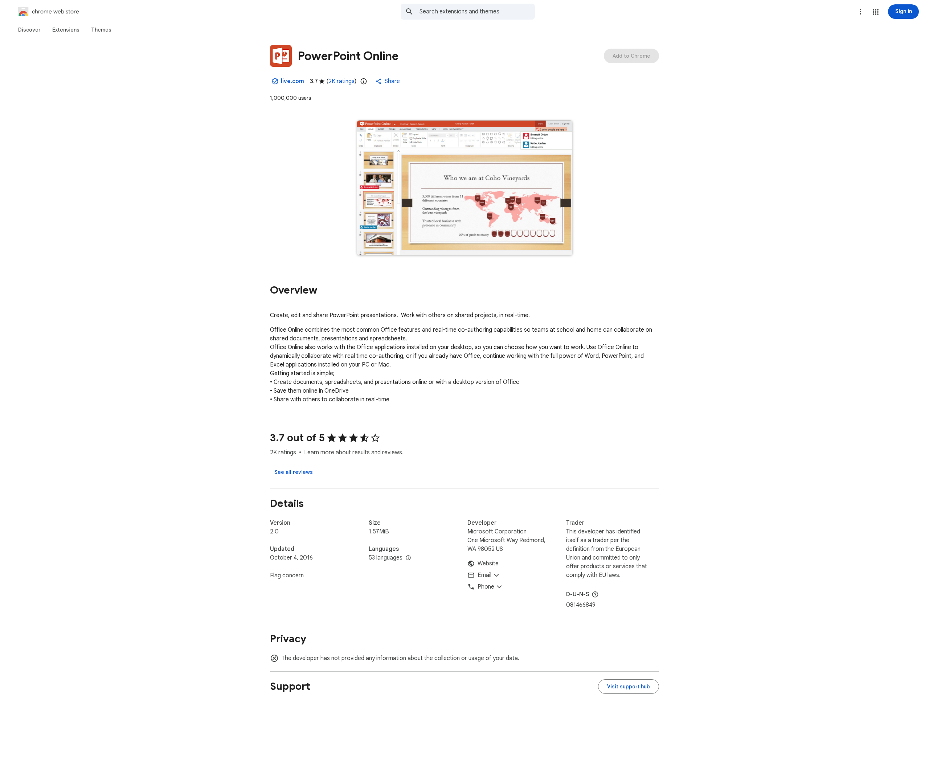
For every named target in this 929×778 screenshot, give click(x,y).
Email (484, 575)
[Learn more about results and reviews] (595, 594)
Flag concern (287, 575)
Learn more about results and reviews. (354, 452)
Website (488, 563)
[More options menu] (860, 11)
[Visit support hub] (628, 686)
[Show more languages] (408, 558)
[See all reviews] (293, 472)
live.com (292, 81)
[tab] (29, 29)
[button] (875, 12)
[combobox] (477, 11)
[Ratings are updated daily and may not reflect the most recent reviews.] (363, 81)
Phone (486, 586)
